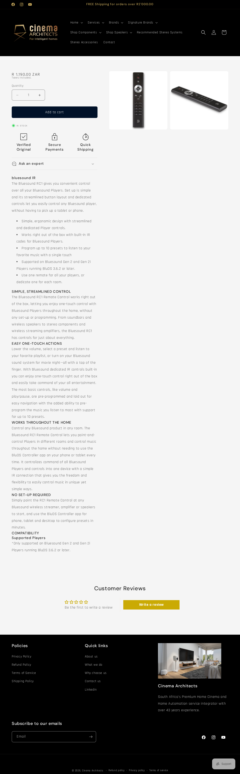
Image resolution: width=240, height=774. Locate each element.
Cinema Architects (92, 770)
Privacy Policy (21, 656)
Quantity (17, 86)
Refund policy (116, 770)
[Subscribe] (91, 736)
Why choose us (96, 673)
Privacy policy (137, 770)
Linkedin (91, 690)
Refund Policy (21, 665)
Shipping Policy (23, 681)
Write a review (151, 604)
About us (91, 656)
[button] (76, 22)
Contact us (93, 681)
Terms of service (158, 770)
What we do (93, 665)
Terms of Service (24, 673)
